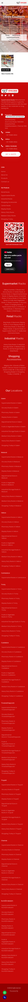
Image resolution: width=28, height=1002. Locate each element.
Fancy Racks (12, 298)
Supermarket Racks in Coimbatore (14, 578)
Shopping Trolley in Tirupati (11, 834)
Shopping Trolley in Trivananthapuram (8, 772)
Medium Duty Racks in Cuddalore (13, 687)
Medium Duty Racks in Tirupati (12, 824)
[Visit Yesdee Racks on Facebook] (2, 95)
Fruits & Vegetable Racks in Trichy (8, 616)
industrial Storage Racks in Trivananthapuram (11, 752)
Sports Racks (19, 329)
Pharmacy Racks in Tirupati (11, 794)
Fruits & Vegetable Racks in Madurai (8, 484)
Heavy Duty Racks (10, 345)
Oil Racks (21, 307)
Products (4, 178)
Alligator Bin (8, 365)
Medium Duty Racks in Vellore (12, 557)
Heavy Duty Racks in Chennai (12, 889)
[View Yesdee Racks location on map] (14, 121)
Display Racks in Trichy (10, 603)
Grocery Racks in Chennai (11, 850)
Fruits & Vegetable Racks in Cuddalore (8, 674)
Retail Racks (16, 35)
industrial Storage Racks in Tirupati (11, 818)
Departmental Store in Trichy (9, 609)
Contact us (5, 182)
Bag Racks (7, 322)
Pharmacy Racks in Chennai (11, 854)
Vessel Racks (8, 309)
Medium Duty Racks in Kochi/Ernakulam (9, 956)
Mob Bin (12, 370)
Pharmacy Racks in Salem (11, 412)
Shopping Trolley (7, 219)
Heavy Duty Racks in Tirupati (11, 829)
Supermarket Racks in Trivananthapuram (9, 708)
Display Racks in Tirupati (10, 799)
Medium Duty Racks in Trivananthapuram (9, 758)
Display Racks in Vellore (10, 531)
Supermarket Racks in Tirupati (12, 785)
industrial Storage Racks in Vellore (11, 551)
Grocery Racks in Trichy (10, 594)
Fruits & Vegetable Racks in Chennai (8, 872)
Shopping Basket (10, 372)
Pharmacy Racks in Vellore (11, 527)
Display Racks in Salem (10, 417)
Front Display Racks (16, 325)
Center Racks (6, 206)
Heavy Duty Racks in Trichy (11, 631)
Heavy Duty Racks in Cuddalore (13, 691)
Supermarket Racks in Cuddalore (13, 647)
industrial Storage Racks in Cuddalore (11, 681)
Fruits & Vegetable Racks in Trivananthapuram (8, 744)
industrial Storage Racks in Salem (13, 431)
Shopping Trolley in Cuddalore (12, 696)
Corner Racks (6, 294)
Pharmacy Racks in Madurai (11, 466)
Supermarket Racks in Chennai (12, 845)
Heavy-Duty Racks (7, 212)
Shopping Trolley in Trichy (11, 636)
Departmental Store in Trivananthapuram (11, 736)
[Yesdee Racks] (9, 91)
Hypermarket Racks (9, 307)
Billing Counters (9, 290)
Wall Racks (17, 311)
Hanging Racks (16, 305)
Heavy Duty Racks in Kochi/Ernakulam (9, 963)
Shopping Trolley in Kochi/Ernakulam (8, 970)
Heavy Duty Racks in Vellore (11, 561)
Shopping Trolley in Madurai (11, 506)
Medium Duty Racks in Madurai (12, 501)
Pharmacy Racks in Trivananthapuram (8, 722)
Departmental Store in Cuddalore (9, 667)
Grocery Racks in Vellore (10, 522)
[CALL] (5, 997)
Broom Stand (13, 368)
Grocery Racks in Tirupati (10, 789)
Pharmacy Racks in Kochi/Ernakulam (8, 920)
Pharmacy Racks (10, 327)
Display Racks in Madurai (10, 471)
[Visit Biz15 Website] (14, 996)
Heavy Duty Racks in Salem (11, 441)
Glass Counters (13, 302)
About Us (4, 175)
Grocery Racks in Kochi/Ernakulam (8, 913)
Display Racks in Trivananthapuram (8, 729)
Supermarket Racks (13, 37)
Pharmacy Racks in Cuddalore (12, 657)
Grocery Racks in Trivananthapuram (8, 715)
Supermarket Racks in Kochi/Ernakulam (9, 906)
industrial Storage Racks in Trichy (13, 622)
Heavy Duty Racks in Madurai (12, 496)
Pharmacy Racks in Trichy (11, 598)
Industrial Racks (6, 199)
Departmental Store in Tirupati (9, 805)
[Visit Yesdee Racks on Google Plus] (13, 95)
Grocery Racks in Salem (10, 408)
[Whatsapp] (5, 992)
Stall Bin (17, 374)
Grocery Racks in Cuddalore (11, 652)
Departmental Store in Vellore (9, 537)
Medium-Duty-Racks (8, 216)
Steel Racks (14, 351)
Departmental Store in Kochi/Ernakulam (9, 934)
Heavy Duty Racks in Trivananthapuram (9, 765)
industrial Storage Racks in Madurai (11, 491)
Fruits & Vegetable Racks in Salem (14, 427)
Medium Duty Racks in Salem (12, 436)
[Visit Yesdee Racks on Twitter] (6, 95)
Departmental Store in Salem (12, 422)
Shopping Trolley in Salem (11, 445)
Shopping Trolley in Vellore (11, 566)
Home (7, 35)
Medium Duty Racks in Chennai (12, 884)
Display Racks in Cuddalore (11, 661)
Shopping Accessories (9, 202)
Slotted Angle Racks (16, 349)
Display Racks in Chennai (10, 859)
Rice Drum (20, 370)
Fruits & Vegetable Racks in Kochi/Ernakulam (8, 942)
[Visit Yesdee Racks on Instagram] (9, 95)
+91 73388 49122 (11, 135)
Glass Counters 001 (7, 73)
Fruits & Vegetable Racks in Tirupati (8, 811)
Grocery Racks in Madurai (11, 462)
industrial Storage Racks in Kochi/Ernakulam (11, 950)
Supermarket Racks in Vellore (12, 517)
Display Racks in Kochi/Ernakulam (7, 927)
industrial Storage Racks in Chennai (11, 879)
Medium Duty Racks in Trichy (12, 626)
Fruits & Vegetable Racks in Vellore (8, 544)
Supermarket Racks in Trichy (12, 589)
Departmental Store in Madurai (9, 477)
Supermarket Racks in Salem (12, 403)
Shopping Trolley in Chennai (11, 894)
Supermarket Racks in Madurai (12, 457)
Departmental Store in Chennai (9, 865)
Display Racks (6, 209)
